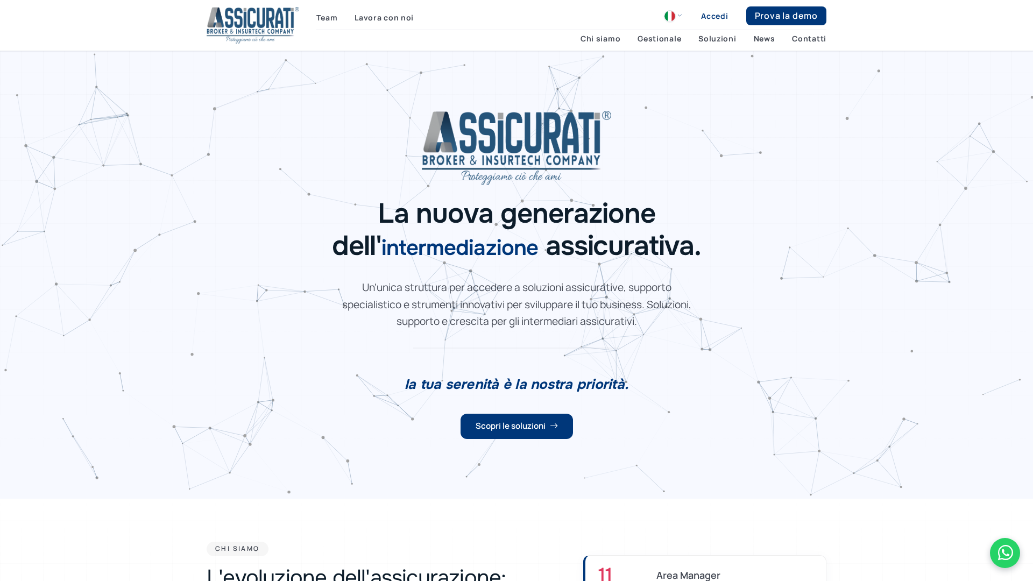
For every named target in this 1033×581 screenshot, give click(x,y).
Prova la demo (786, 16)
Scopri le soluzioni (511, 425)
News (764, 39)
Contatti (809, 39)
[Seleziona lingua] (673, 16)
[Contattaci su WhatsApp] (1005, 553)
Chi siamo (600, 39)
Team (326, 17)
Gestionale (659, 39)
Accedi (714, 16)
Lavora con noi (384, 17)
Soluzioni (717, 39)
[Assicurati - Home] (253, 25)
